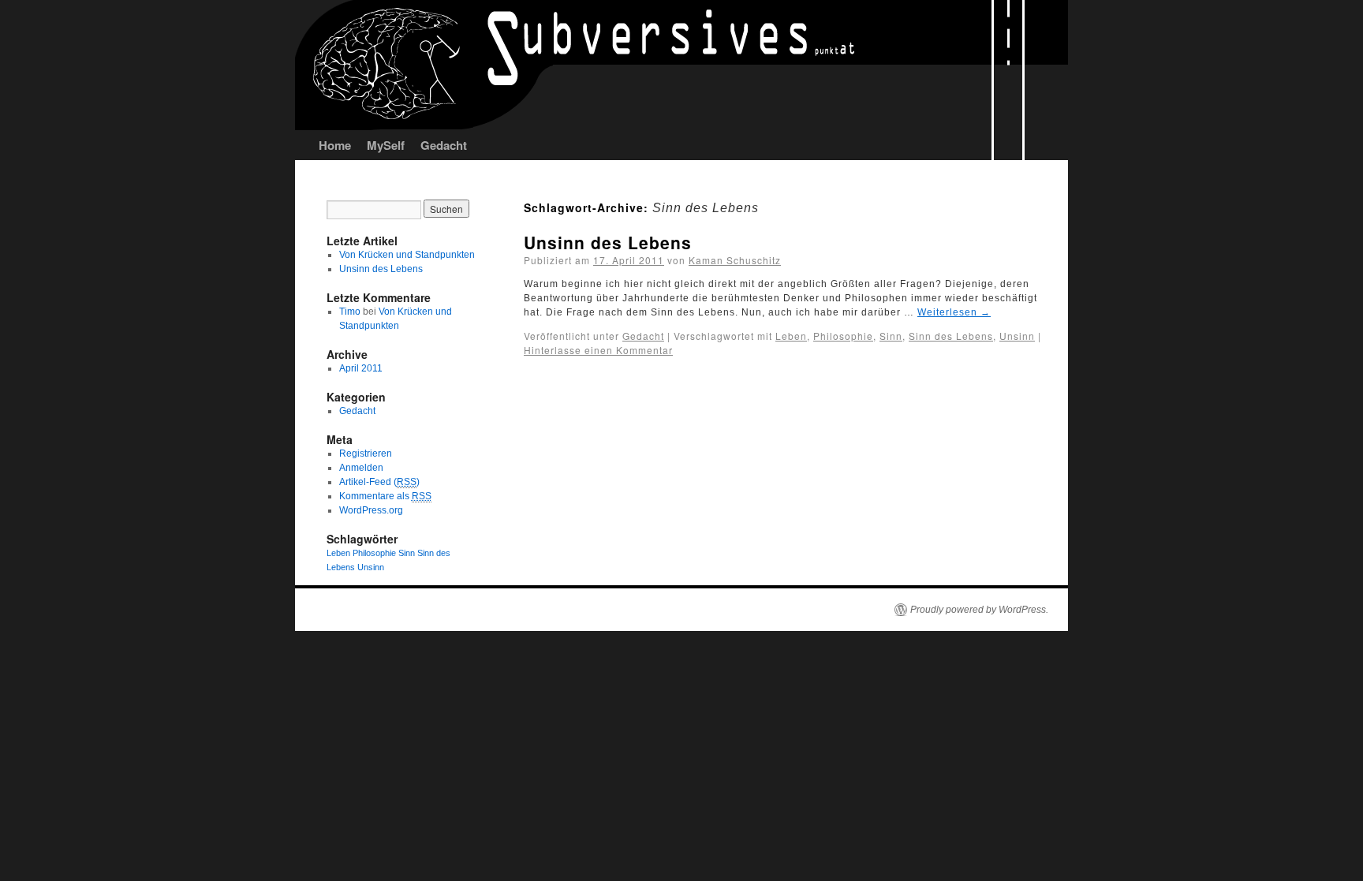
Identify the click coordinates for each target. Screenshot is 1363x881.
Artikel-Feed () (379, 481)
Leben (791, 335)
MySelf (386, 145)
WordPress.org (371, 510)
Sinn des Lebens (951, 335)
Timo (349, 311)
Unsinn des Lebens (608, 242)
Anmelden (361, 467)
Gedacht (443, 145)
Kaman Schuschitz (735, 260)
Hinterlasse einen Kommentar (598, 350)
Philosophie (843, 335)
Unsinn (1017, 335)
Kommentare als (385, 496)
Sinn (890, 335)
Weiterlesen (954, 312)
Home (335, 145)
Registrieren (365, 453)
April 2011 (361, 368)
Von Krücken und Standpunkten (407, 254)
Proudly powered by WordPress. (979, 609)
